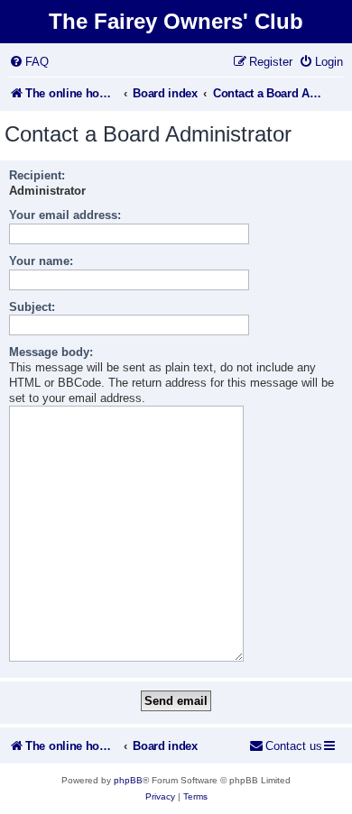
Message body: (51, 352)
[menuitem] (29, 62)
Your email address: (65, 215)
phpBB (128, 780)
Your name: (41, 261)
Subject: (32, 307)
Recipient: (37, 175)
